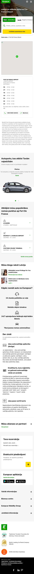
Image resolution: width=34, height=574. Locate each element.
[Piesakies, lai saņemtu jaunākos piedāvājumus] (28, 464)
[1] (15, 201)
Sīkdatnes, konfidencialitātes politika (11, 563)
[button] (17, 56)
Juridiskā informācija (15, 561)
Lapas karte (4, 561)
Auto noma (4, 37)
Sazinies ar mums (6, 564)
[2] (18, 201)
